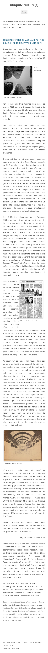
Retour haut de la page (11, 648)
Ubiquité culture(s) (24, 5)
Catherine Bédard (17, 608)
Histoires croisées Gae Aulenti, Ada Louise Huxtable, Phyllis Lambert (23, 41)
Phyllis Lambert (31, 617)
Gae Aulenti (12, 611)
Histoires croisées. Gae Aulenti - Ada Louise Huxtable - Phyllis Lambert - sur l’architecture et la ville (23, 614)
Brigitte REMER (15, 620)
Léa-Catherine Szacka (16, 617)
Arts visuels (31, 602)
